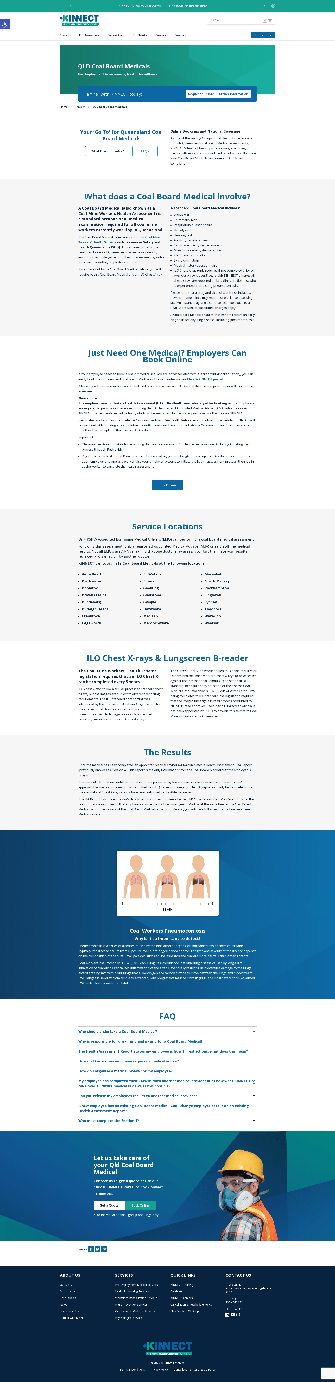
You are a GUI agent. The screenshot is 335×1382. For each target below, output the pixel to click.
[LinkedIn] (227, 1314)
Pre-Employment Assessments (101, 74)
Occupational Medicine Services (135, 1311)
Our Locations (69, 1291)
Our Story (66, 1285)
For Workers (116, 35)
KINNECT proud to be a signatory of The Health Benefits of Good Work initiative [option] (163, 5)
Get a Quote (109, 1205)
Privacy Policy (159, 1369)
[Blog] (265, 20)
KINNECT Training (181, 1285)
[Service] (270, 20)
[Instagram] (238, 1314)
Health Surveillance (142, 74)
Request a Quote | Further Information (218, 94)
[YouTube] (233, 1314)
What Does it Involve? (107, 151)
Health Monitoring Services (132, 1291)
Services (65, 35)
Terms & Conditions (132, 1369)
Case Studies (68, 1298)
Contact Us (263, 35)
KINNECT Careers (181, 1298)
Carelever (180, 35)
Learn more (220, 6)
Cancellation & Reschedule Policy (191, 1304)
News (63, 1304)
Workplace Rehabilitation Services (136, 1298)
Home (64, 107)
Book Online (167, 485)
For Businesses (89, 35)
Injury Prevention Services (131, 1304)
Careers (160, 35)
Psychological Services (129, 1318)
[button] (5, 24)
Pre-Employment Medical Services (136, 1285)
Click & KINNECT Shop (184, 1311)
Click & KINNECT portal (205, 379)
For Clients (139, 35)
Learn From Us (69, 1311)
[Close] (273, 6)
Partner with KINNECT (74, 1318)
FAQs (145, 151)
